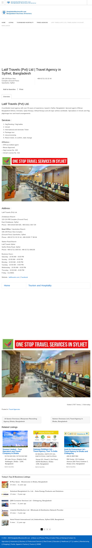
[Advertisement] (46, 48)
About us (35, 538)
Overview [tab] (6, 96)
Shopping (6, 544)
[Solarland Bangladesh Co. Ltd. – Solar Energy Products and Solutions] (5, 494)
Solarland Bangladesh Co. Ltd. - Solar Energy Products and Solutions (36, 491)
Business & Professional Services (31, 541)
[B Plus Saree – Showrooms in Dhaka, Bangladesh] (5, 485)
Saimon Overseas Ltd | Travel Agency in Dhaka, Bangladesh (67, 420)
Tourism (32, 544)
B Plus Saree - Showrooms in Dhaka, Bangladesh (29, 482)
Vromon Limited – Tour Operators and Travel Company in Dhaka (12, 451)
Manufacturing (84, 541)
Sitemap (64, 538)
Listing (11, 22)
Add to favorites (9, 89)
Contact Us (72, 538)
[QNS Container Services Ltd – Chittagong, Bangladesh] (5, 504)
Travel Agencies (42, 22)
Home (3, 22)
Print (21, 89)
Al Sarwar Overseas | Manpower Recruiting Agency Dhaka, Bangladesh (20, 420)
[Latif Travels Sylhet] (46, 367)
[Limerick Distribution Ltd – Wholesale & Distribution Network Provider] (5, 513)
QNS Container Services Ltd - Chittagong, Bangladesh (31, 501)
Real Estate (47, 541)
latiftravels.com (14, 277)
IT (70, 541)
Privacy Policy (44, 538)
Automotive (14, 541)
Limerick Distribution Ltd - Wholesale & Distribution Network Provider (36, 510)
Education (56, 541)
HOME (39, 544)
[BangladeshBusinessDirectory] (44, 2)
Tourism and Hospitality (25, 22)
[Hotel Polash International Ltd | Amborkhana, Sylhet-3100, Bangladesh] (5, 522)
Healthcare (64, 541)
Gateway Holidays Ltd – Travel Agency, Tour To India (45, 450)
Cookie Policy (55, 538)
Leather (75, 541)
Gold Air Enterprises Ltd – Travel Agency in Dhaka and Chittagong (76, 451)
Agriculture (5, 541)
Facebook (24, 277)
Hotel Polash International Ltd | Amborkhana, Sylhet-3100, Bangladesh (37, 519)
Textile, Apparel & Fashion (19, 544)
